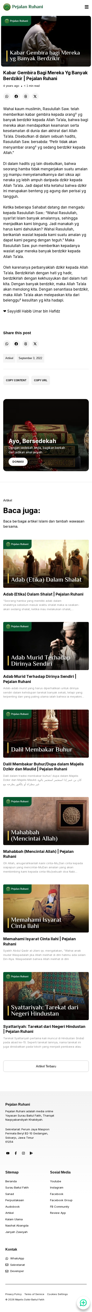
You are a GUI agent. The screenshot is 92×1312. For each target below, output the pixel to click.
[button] (6, 96)
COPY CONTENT (16, 380)
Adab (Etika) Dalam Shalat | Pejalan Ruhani (43, 594)
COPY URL (40, 380)
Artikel (9, 358)
